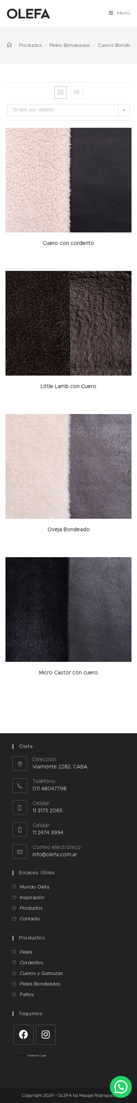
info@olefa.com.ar (55, 854)
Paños (27, 994)
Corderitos (31, 963)
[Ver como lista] (77, 92)
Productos (31, 908)
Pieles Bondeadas (40, 984)
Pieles (26, 952)
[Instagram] (46, 1035)
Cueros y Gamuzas (41, 973)
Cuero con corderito (68, 243)
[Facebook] (24, 1035)
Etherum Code (36, 1055)
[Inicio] (9, 45)
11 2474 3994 (48, 832)
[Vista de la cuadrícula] (60, 92)
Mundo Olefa (34, 887)
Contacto (30, 919)
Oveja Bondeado (68, 529)
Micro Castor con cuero (68, 672)
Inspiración (32, 897)
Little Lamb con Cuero (68, 386)
